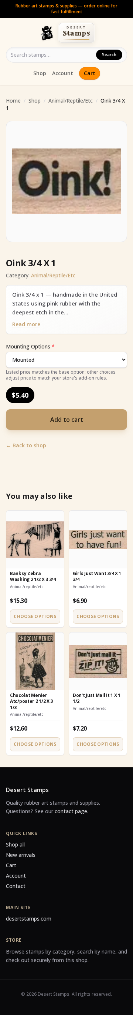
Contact (15, 885)
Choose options (35, 616)
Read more (26, 324)
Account (62, 73)
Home (13, 100)
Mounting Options (30, 346)
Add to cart (66, 419)
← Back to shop (26, 445)
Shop (39, 73)
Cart (89, 73)
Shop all (15, 844)
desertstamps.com (28, 918)
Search (109, 54)
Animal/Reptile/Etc (70, 100)
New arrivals (20, 854)
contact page (71, 811)
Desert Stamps (27, 790)
